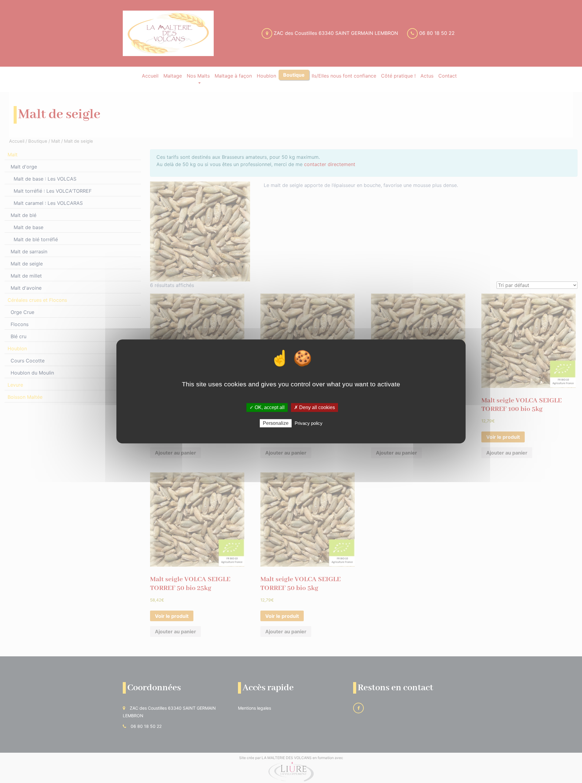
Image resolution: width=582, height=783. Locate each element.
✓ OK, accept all (267, 407)
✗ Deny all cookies (314, 407)
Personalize (276, 423)
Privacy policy (309, 423)
